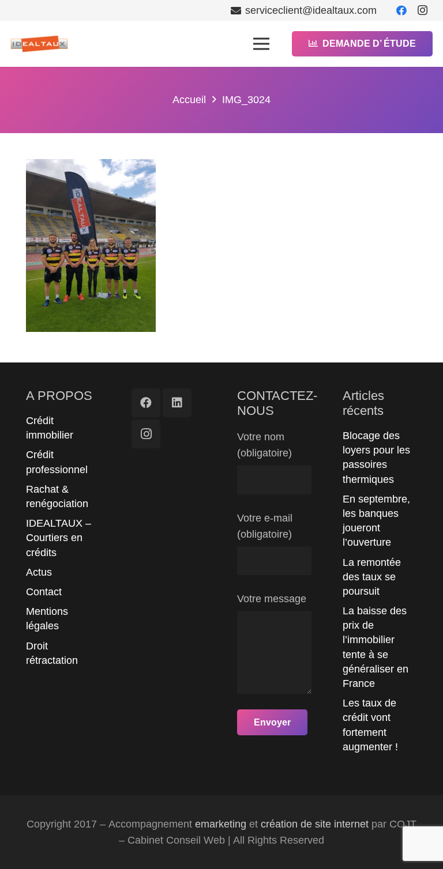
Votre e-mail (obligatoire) (264, 526)
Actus (39, 572)
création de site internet (315, 824)
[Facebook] (401, 10)
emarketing (220, 824)
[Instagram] (422, 10)
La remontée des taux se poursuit (372, 577)
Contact (44, 592)
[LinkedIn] (177, 402)
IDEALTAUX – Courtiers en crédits (58, 537)
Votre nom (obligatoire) (264, 445)
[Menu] (261, 43)
